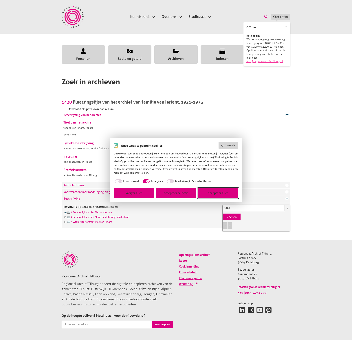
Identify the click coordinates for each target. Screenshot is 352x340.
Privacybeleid (188, 272)
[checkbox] (126, 181)
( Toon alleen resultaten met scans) (98, 207)
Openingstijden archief (194, 254)
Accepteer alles (218, 193)
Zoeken (232, 217)
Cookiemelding (189, 266)
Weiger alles (134, 193)
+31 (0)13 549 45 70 (252, 292)
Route (183, 260)
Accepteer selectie (176, 193)
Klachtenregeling (190, 277)
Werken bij (186, 283)
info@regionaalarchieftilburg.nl (264, 61)
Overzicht (230, 145)
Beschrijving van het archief (82, 114)
